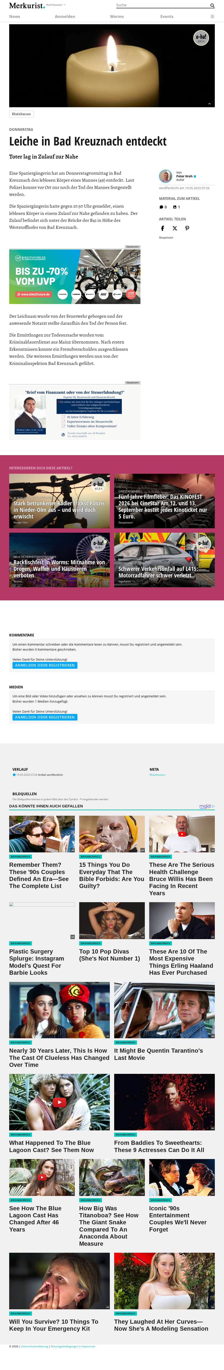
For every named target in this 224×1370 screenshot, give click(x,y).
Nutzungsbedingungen (65, 1346)
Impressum (88, 1346)
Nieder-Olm (21, 522)
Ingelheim (125, 581)
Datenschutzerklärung (34, 1346)
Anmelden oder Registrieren (45, 665)
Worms (18, 581)
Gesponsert (126, 522)
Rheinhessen (21, 114)
